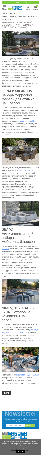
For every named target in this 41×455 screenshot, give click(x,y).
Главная (4, 14)
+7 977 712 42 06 (20, 2)
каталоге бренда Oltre (27, 121)
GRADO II (5, 248)
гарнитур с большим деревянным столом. (20, 331)
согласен (20, 452)
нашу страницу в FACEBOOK (27, 374)
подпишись (30, 425)
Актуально (12, 14)
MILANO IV (29, 170)
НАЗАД (6, 393)
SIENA (20, 170)
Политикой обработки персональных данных (24, 447)
